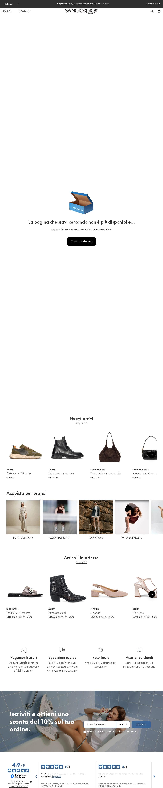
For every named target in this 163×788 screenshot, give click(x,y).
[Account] (152, 11)
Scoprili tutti (81, 423)
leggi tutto (56, 776)
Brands (24, 11)
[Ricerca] (10, 11)
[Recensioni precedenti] (36, 776)
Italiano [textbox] (8, 3)
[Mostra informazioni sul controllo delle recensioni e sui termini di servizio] (31, 781)
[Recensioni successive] (154, 776)
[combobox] (11, 3)
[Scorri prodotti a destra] (151, 454)
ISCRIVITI (141, 724)
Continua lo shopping (81, 241)
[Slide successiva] (153, 520)
